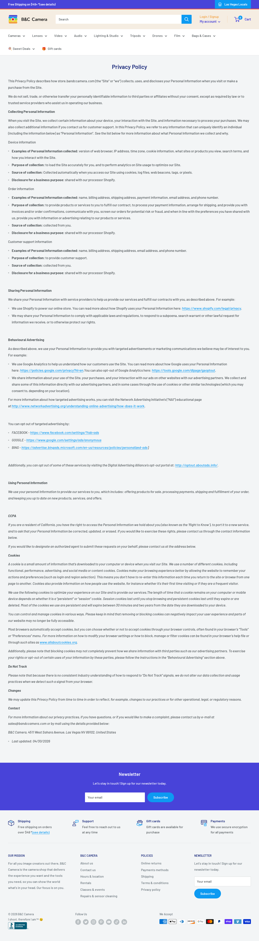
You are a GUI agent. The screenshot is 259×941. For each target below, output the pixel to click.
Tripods (135, 35)
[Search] (187, 19)
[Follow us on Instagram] (93, 922)
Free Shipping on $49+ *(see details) (32, 4)
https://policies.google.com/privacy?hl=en (51, 370)
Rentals (85, 883)
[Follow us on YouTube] (109, 922)
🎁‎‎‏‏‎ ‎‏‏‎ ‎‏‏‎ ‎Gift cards (52, 48)
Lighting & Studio (106, 35)
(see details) (41, 832)
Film (177, 35)
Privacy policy (150, 889)
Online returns (151, 863)
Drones (157, 35)
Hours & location (92, 876)
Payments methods (155, 870)
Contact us (88, 870)
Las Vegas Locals (235, 4)
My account (208, 21)
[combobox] (119, 19)
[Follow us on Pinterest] (101, 922)
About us (86, 863)
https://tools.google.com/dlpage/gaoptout (183, 370)
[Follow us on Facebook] (78, 922)
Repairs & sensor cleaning (98, 896)
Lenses (37, 35)
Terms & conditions (155, 883)
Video (58, 35)
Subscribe (160, 797)
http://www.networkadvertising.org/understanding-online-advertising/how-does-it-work (78, 406)
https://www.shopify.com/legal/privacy (211, 308)
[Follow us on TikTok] (116, 922)
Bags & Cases (201, 35)
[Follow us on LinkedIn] (124, 922)
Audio (78, 35)
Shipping (147, 876)
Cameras (14, 35)
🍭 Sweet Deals (19, 48)
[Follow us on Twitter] (86, 922)
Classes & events (92, 889)
